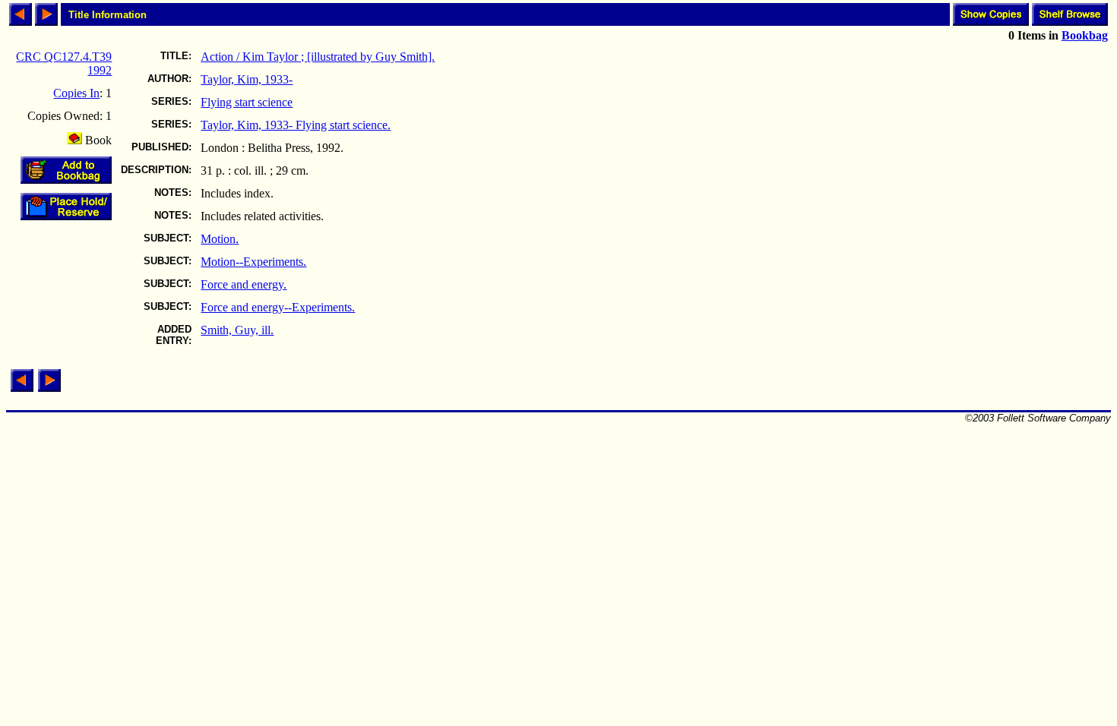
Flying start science (247, 102)
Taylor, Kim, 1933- (247, 79)
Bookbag (1085, 35)
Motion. (220, 238)
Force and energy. (243, 284)
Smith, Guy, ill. (237, 330)
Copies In (76, 93)
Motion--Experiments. (253, 261)
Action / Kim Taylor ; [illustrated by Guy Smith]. (318, 56)
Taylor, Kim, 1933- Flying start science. (296, 124)
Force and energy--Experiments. (278, 307)
